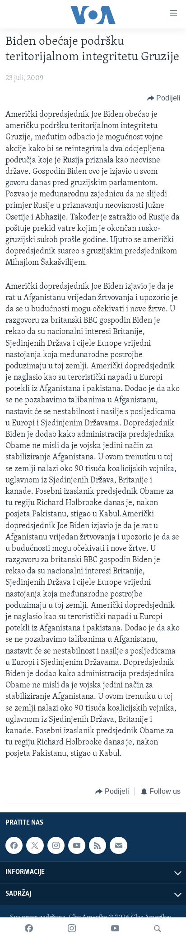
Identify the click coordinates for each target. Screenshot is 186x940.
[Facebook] (29, 928)
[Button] (164, 98)
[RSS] (97, 845)
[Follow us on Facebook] (14, 845)
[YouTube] (115, 928)
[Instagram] (72, 928)
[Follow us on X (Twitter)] (34, 845)
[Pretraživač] (157, 928)
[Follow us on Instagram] (56, 845)
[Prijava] (118, 845)
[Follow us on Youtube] (76, 845)
